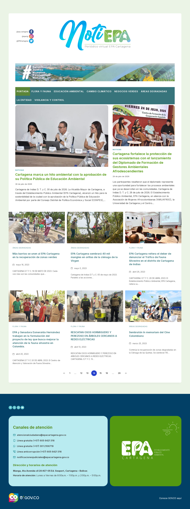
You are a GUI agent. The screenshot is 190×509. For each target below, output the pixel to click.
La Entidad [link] (24, 100)
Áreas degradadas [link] (154, 91)
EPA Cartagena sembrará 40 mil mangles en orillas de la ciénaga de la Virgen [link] (94, 257)
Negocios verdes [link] (126, 91)
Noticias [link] (19, 170)
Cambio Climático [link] (99, 91)
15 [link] (101, 373)
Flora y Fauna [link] (41, 91)
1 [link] (69, 373)
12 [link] (81, 373)
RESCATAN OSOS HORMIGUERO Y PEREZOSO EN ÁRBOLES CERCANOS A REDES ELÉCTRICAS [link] (94, 336)
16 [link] (107, 373)
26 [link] (119, 373)
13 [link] (87, 373)
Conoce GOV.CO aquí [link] (170, 498)
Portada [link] (23, 91)
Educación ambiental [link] (69, 91)
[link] (24, 31)
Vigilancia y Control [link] (49, 100)
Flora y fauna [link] (136, 248)
